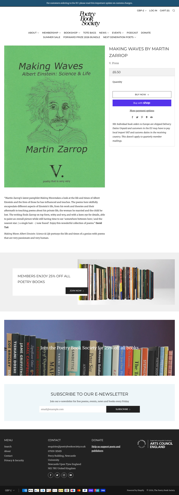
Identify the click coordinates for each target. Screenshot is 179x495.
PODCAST (132, 32)
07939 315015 (55, 451)
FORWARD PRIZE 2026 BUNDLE (81, 37)
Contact (8, 455)
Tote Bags (89, 32)
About (32, 32)
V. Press (114, 63)
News (102, 32)
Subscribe (122, 409)
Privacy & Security (14, 460)
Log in (153, 10)
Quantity (117, 81)
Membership (50, 32)
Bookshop (71, 32)
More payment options (142, 110)
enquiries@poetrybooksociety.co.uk (67, 446)
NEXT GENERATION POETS (118, 37)
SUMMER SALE (51, 37)
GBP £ (140, 10)
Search (8, 446)
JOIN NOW (76, 290)
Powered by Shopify (135, 490)
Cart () (164, 10)
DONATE (146, 32)
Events (116, 32)
